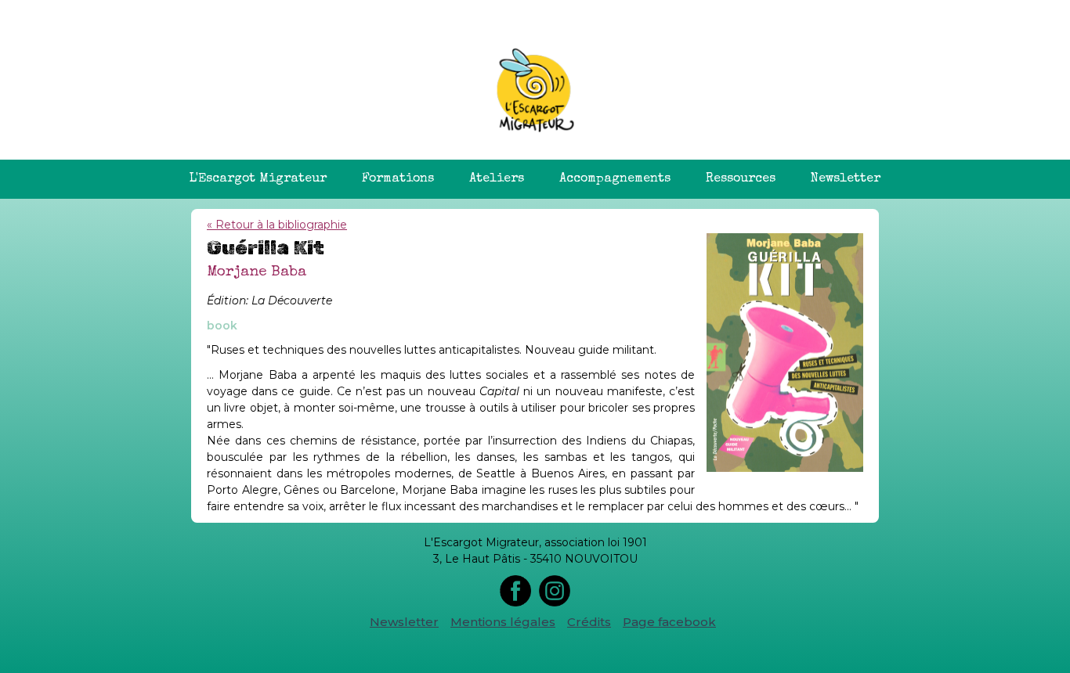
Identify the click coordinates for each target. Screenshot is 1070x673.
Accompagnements (615, 179)
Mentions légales (502, 621)
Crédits (589, 621)
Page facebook (669, 621)
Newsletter (845, 179)
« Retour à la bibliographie (277, 225)
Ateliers (496, 179)
